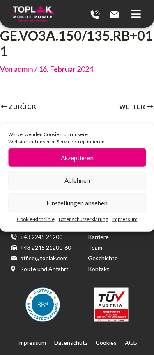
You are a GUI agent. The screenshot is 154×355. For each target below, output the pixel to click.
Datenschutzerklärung (83, 219)
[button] (138, 14)
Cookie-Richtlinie (36, 219)
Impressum (125, 219)
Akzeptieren (77, 157)
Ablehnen (77, 180)
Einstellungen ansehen (77, 202)
